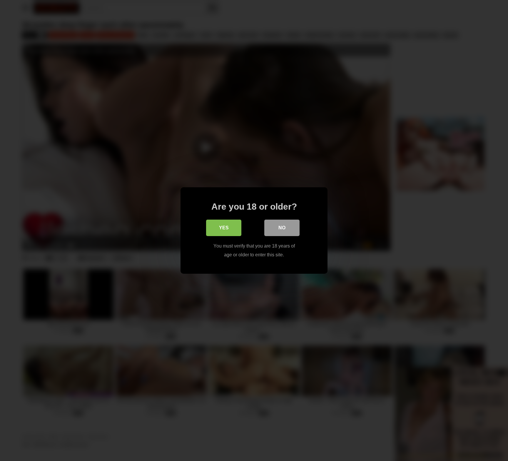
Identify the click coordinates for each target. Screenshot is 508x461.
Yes (224, 227)
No (281, 227)
